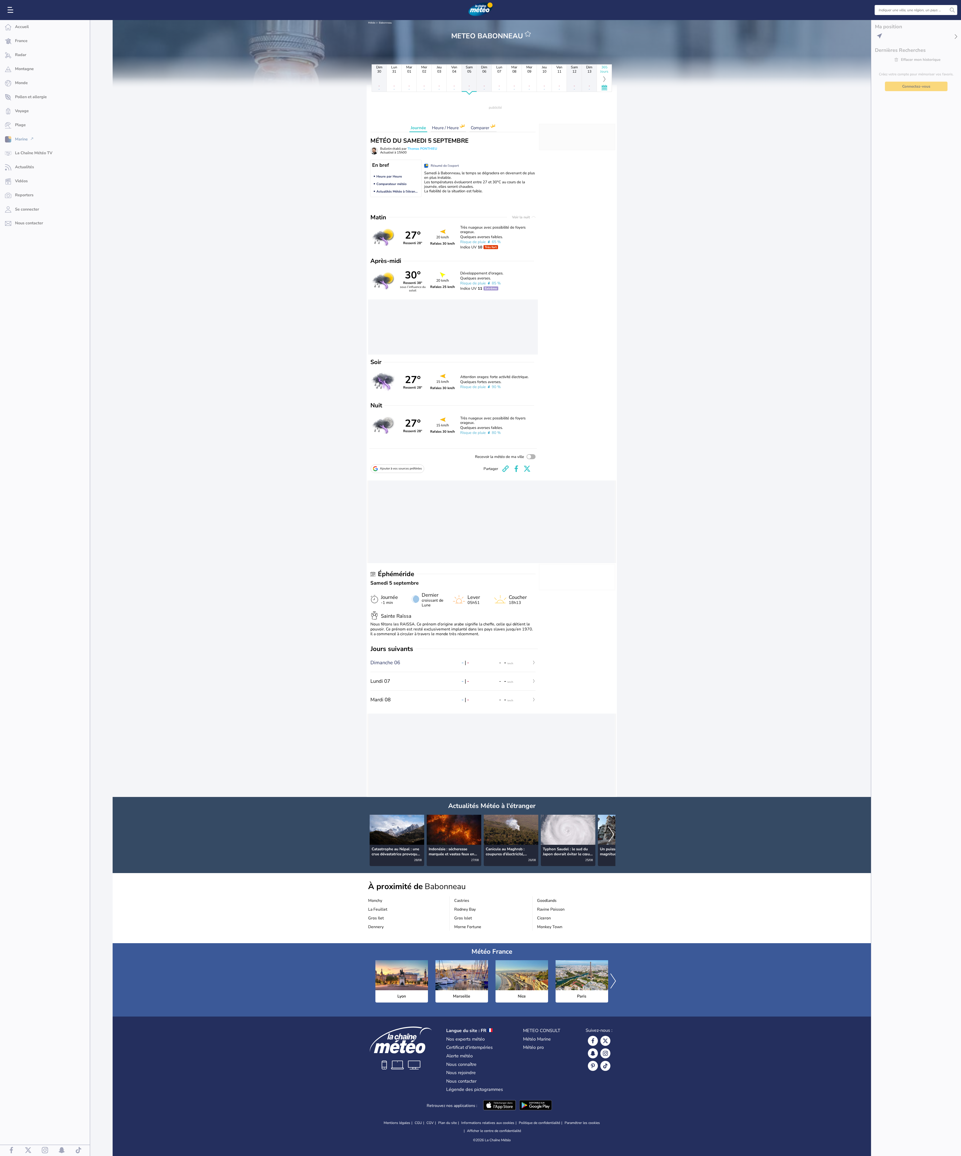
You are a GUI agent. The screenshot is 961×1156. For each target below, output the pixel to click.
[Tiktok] (605, 1066)
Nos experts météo (465, 1039)
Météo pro (533, 1047)
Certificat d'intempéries (469, 1047)
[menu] (11, 10)
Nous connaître (461, 1064)
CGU (418, 1122)
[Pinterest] (593, 1066)
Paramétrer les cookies (582, 1123)
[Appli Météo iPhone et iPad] (499, 1105)
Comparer (480, 128)
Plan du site (447, 1122)
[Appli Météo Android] (535, 1105)
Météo (371, 23)
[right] (611, 835)
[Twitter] (605, 1041)
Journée (418, 128)
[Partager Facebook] (516, 468)
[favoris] (528, 33)
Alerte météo (459, 1056)
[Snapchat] (593, 1053)
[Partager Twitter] (527, 468)
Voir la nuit (521, 217)
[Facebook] (593, 1041)
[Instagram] (605, 1053)
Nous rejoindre (461, 1073)
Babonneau (385, 23)
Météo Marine (537, 1039)
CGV (430, 1122)
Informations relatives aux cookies (487, 1122)
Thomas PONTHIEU (422, 148)
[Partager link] (505, 468)
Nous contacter (461, 1081)
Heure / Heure (446, 128)
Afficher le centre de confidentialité (494, 1131)
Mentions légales (397, 1122)
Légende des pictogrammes (474, 1089)
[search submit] (952, 10)
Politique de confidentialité (539, 1122)
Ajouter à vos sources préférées (401, 468)
